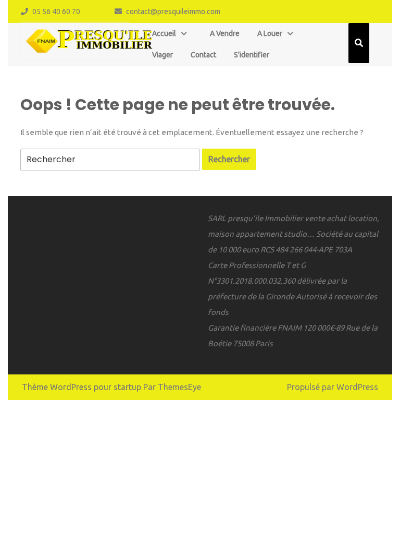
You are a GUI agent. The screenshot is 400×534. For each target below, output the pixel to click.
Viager (162, 55)
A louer (269, 33)
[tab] (229, 159)
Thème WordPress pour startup (81, 387)
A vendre (225, 33)
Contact (203, 55)
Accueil (164, 33)
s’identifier (251, 55)
